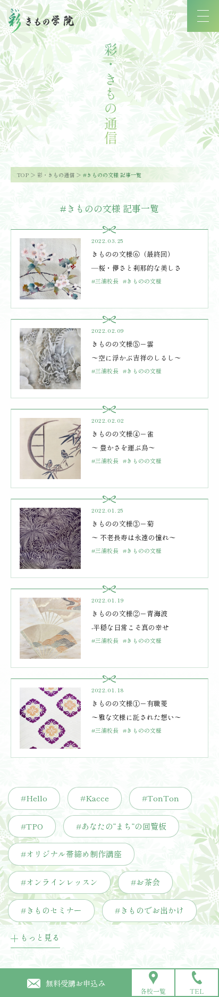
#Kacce (94, 797)
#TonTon (160, 797)
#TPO (32, 826)
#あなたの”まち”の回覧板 (121, 826)
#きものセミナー (51, 910)
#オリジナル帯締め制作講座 (71, 853)
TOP (23, 175)
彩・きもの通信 (55, 175)
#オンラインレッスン (59, 881)
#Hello (34, 797)
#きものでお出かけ (149, 910)
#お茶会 (145, 881)
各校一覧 (153, 990)
